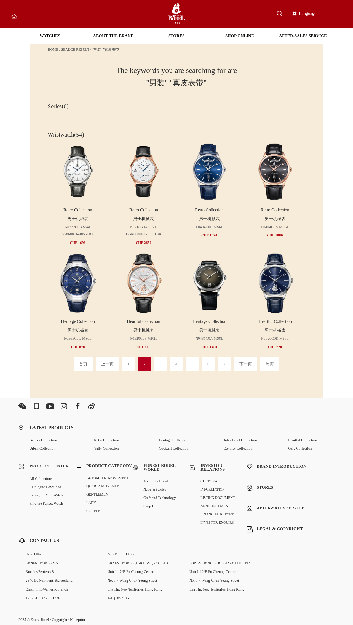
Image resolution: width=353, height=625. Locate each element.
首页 (83, 364)
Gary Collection (300, 448)
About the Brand (155, 481)
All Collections (41, 479)
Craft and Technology (159, 498)
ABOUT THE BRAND (113, 36)
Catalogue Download (45, 487)
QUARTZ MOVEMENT (104, 486)
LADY (91, 503)
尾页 (270, 364)
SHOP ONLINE (239, 36)
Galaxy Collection (43, 440)
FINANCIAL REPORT (217, 514)
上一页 (107, 364)
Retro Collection (106, 440)
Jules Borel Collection (240, 440)
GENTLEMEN (97, 494)
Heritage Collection (173, 440)
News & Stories (154, 489)
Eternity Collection (238, 448)
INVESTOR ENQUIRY (217, 522)
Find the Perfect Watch (46, 503)
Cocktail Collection (174, 448)
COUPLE (93, 511)
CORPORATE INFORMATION (212, 485)
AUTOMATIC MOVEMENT (107, 478)
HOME (53, 49)
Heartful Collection (302, 440)
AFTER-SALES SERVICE (303, 36)
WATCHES (50, 36)
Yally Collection (106, 448)
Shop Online (152, 506)
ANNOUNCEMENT (215, 506)
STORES (176, 36)
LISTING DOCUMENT (217, 498)
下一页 (245, 364)
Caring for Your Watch (46, 495)
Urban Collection (42, 448)
